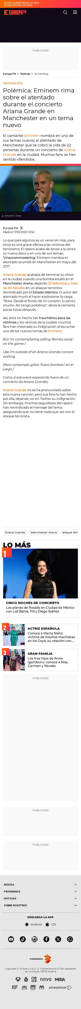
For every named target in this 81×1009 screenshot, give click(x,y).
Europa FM (10, 73)
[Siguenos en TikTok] (23, 941)
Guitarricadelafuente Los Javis (21, 2)
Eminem (31, 136)
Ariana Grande (14, 275)
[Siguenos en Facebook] (46, 941)
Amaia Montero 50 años (18, 5)
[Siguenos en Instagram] (35, 941)
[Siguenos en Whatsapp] (70, 941)
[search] (65, 12)
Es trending (41, 73)
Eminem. (55, 331)
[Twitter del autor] (21, 228)
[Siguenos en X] (58, 941)
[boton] (58, 884)
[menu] (75, 12)
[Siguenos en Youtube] (11, 941)
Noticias (25, 73)
